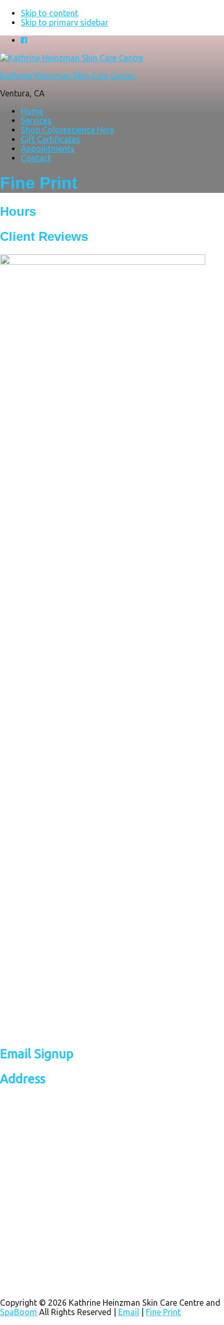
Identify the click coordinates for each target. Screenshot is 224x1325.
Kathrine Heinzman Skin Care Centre (67, 75)
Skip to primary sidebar (64, 22)
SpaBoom (18, 1312)
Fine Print (163, 1312)
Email (128, 1312)
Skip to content (49, 13)
